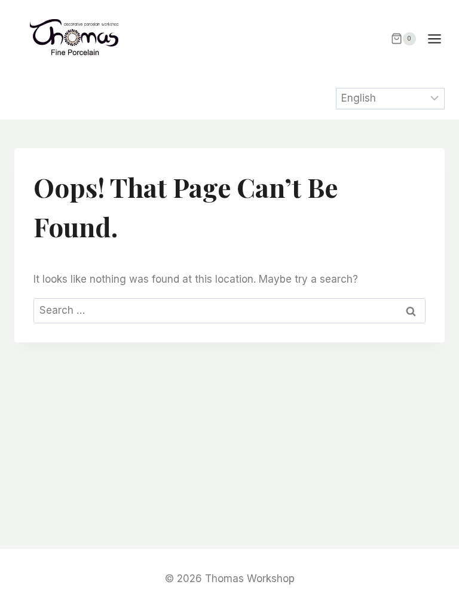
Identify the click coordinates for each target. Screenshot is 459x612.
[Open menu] (440, 38)
